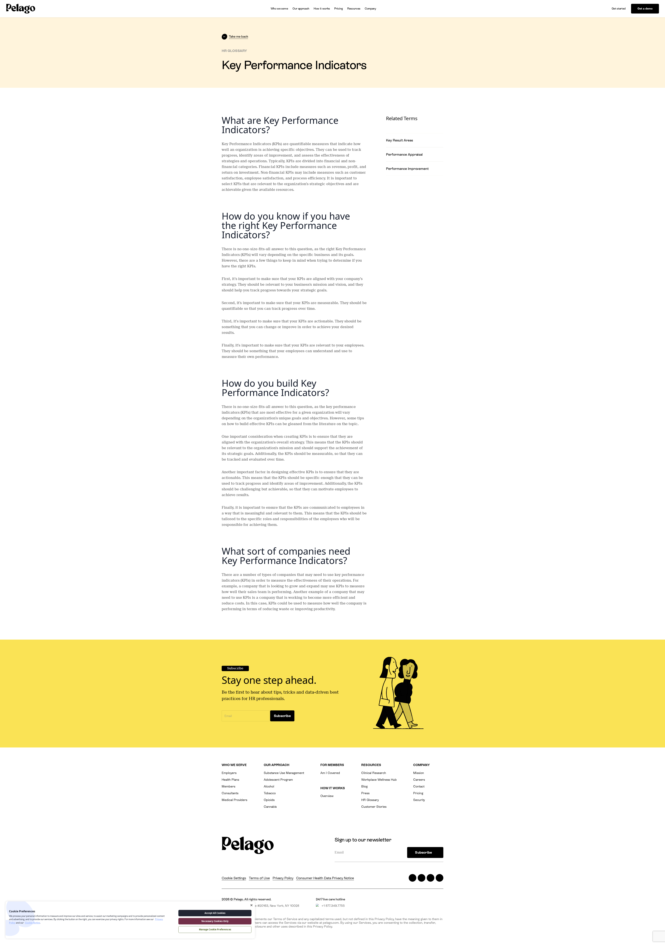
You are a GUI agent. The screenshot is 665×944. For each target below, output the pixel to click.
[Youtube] (439, 878)
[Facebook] (421, 878)
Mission (418, 773)
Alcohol (269, 786)
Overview (327, 796)
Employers (229, 773)
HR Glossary (370, 800)
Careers (419, 779)
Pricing (338, 8)
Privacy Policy (283, 878)
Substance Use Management (284, 773)
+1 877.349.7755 (333, 905)
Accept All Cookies (215, 913)
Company (370, 8)
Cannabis (270, 806)
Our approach (300, 8)
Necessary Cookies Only (214, 921)
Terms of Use (259, 878)
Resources (353, 8)
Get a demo (645, 8)
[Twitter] (412, 878)
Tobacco (270, 793)
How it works (322, 8)
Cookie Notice (32, 922)
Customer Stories (373, 806)
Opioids (269, 800)
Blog (364, 786)
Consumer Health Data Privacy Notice (325, 878)
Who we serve (279, 8)
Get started (619, 8)
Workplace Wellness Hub (379, 779)
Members (228, 786)
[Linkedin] (430, 878)
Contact (418, 786)
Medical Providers (234, 800)
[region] (130, 919)
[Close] (251, 905)
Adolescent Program (278, 779)
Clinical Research (373, 773)
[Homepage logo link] (20, 9)
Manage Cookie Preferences (215, 929)
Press (365, 793)
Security (419, 800)
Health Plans (230, 779)
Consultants (230, 793)
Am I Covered (330, 773)
